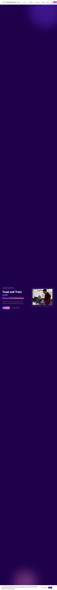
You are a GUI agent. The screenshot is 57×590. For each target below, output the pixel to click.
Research (37, 2)
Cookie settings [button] (44, 587)
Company (18, 2)
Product (24, 2)
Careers (43, 2)
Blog (47, 2)
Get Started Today (15, 307)
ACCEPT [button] (50, 587)
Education (31, 2)
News (52, 2)
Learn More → (6, 307)
